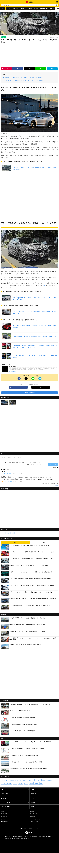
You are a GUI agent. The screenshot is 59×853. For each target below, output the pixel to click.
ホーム (3, 8)
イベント (52, 8)
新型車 (8, 533)
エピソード (31, 780)
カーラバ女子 (5, 780)
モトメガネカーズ (14, 780)
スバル (15, 10)
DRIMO (20, 783)
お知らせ (3, 819)
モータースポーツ (44, 8)
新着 (13, 533)
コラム (31, 783)
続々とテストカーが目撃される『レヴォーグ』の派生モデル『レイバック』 (24, 77)
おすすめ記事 (23, 780)
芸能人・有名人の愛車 (47, 780)
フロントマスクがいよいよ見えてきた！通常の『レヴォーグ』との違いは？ (24, 80)
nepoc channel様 (9, 268)
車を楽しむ (23, 8)
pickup (3, 533)
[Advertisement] (29, 55)
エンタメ (36, 8)
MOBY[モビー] (3, 10)
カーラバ (38, 780)
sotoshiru (9, 783)
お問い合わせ (33, 816)
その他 (32, 806)
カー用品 (30, 8)
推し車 (25, 783)
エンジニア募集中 (34, 821)
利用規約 (56, 485)
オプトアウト (4, 816)
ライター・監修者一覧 (35, 819)
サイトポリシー (4, 813)
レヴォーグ (19, 10)
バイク (3, 783)
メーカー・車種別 (10, 10)
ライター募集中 (4, 821)
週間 (15, 542)
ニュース (8, 8)
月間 (44, 542)
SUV (44, 285)
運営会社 (3, 811)
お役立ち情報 (15, 8)
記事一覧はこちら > (12, 371)
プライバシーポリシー (35, 813)
